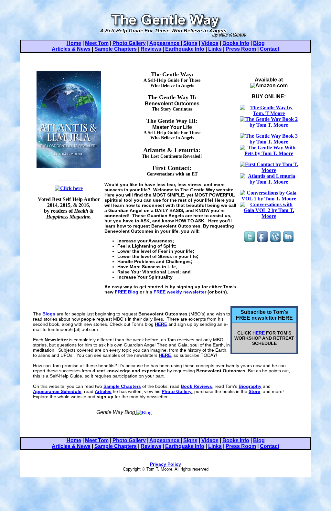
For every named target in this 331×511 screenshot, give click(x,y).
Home (74, 43)
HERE (285, 318)
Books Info (235, 43)
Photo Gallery (129, 43)
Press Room (241, 49)
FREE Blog (126, 291)
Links (215, 49)
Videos (210, 43)
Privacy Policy (165, 464)
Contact (269, 49)
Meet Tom (97, 43)
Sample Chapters (115, 49)
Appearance (165, 43)
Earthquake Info (184, 49)
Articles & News (71, 49)
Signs (190, 43)
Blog (259, 43)
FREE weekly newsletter (180, 291)
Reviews (151, 49)
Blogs (48, 313)
